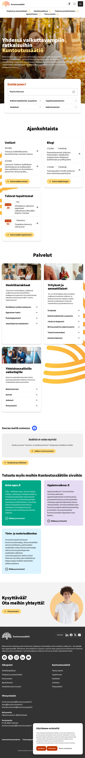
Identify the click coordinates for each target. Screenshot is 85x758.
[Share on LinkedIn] (67, 635)
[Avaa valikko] (80, 4)
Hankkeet (56, 678)
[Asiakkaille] (50, 11)
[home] (13, 4)
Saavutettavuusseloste (11, 739)
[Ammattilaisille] (29, 11)
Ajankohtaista (7, 682)
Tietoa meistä (57, 670)
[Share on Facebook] (71, 635)
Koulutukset (7, 678)
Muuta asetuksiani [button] (65, 748)
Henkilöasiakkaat (9, 670)
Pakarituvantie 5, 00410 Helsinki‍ (14, 715)
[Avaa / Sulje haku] (74, 4)
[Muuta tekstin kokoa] (69, 4)
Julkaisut (56, 682)
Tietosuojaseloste (29, 739)
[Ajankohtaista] (77, 11)
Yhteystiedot (57, 686)
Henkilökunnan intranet (11, 686)
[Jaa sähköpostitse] (79, 635)
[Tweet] (75, 635)
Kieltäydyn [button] (52, 748)
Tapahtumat (57, 674)
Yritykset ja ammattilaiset (12, 674)
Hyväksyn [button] (41, 748)
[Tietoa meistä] (58, 14)
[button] (19, 11)
